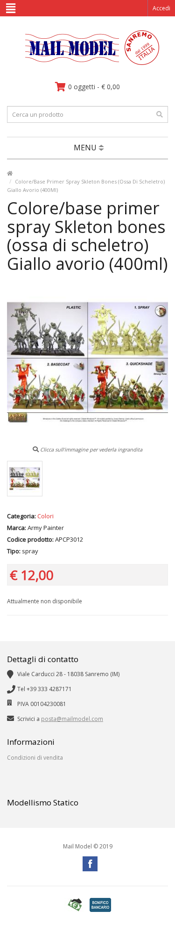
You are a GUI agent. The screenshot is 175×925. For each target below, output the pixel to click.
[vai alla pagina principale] (87, 63)
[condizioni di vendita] (75, 905)
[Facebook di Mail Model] (90, 863)
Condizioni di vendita (35, 758)
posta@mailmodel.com (72, 719)
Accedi (161, 8)
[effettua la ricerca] (159, 114)
